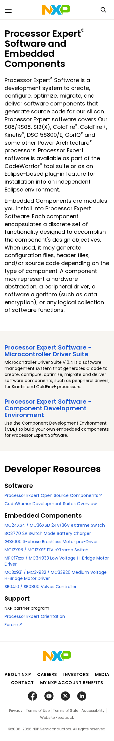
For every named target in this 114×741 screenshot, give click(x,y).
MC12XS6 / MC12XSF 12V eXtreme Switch (46, 550)
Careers (47, 674)
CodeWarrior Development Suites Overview (51, 504)
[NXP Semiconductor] (56, 9)
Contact (22, 683)
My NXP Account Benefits (71, 683)
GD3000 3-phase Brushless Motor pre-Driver (51, 542)
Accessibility (93, 710)
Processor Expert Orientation (35, 616)
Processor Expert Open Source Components (51, 495)
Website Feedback (57, 717)
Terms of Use (38, 710)
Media (102, 674)
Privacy (15, 710)
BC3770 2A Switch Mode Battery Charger (48, 533)
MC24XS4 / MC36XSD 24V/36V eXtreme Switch (55, 525)
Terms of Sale (65, 710)
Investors (76, 674)
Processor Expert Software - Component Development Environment (48, 408)
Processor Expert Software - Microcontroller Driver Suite (48, 350)
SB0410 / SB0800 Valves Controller (41, 587)
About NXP (18, 674)
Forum (11, 625)
